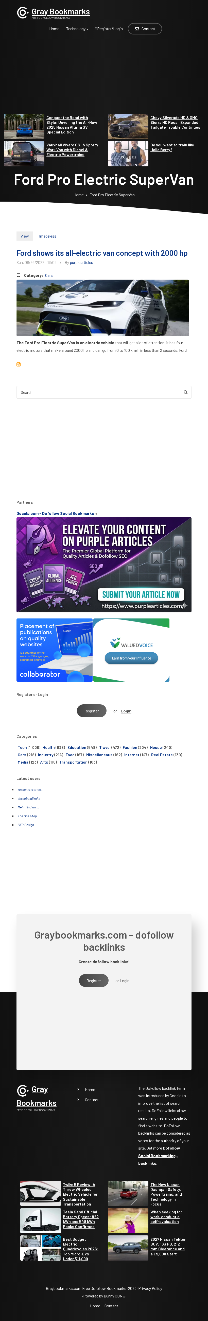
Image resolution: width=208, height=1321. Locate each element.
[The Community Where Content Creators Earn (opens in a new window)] (131, 649)
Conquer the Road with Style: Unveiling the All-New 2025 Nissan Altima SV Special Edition (71, 124)
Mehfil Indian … (28, 807)
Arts (44, 762)
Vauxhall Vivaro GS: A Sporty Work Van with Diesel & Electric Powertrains (72, 149)
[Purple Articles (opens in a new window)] (104, 564)
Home (90, 1089)
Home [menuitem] (54, 28)
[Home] (22, 12)
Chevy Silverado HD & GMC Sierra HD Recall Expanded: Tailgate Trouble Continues (175, 122)
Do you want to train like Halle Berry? (172, 147)
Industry (46, 754)
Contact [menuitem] (148, 28)
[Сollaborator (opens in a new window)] (54, 649)
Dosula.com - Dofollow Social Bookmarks (55, 513)
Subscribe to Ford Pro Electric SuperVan (18, 364)
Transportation (73, 762)
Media (23, 762)
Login (126, 710)
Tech (22, 747)
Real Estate (162, 754)
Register (91, 710)
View (25, 236)
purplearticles (81, 262)
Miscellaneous (99, 754)
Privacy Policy (150, 1288)
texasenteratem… (30, 790)
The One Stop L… (30, 816)
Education (76, 747)
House (156, 747)
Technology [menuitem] (74, 30)
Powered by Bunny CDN (103, 1295)
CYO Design (26, 825)
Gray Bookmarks (61, 11)
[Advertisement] (104, 78)
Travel (105, 747)
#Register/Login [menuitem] (108, 28)
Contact (92, 1099)
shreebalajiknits (29, 799)
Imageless (47, 236)
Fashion (130, 747)
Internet (132, 754)
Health (49, 747)
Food (70, 754)
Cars (49, 275)
